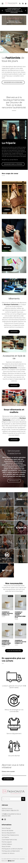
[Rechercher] (23, 799)
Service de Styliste (7, 830)
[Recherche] (19, 3)
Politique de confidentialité (11, 851)
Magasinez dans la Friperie (13, 164)
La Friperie (5, 837)
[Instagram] (5, 819)
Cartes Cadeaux (7, 844)
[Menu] (2, 3)
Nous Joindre (6, 846)
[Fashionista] (14, 197)
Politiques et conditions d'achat (12, 848)
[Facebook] (2, 819)
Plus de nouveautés (14, 650)
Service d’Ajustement (8, 833)
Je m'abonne (8, 779)
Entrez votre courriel (8, 771)
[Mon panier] (22, 3)
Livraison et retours (8, 853)
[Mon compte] (25, 3)
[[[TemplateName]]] (7, 607)
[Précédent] (2, 49)
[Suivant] (26, 49)
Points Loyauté (7, 842)
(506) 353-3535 (6, 816)
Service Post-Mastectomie (10, 835)
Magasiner (7, 83)
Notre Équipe (6, 828)
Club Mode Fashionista (9, 839)
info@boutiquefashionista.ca (11, 814)
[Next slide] (25, 10)
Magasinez (14, 331)
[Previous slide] (2, 10)
